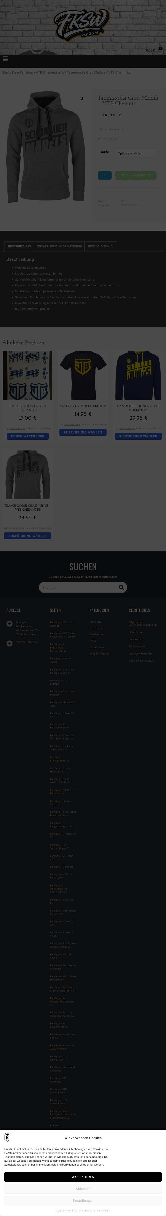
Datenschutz (87, 1210)
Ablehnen (83, 1189)
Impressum (103, 1210)
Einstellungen (83, 1201)
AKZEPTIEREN (83, 1177)
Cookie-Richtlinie (66, 1210)
